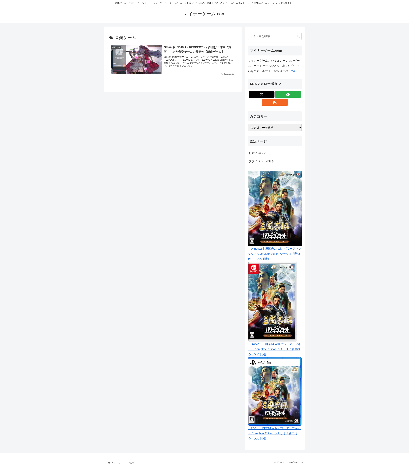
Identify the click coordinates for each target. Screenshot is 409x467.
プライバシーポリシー (263, 161)
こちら (292, 71)
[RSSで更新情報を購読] (275, 102)
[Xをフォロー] (261, 94)
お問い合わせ (257, 153)
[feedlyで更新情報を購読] (288, 94)
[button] (298, 36)
